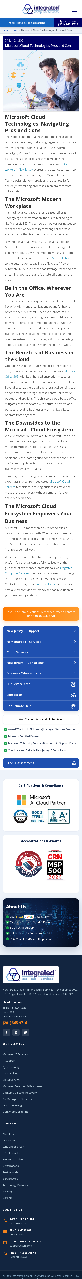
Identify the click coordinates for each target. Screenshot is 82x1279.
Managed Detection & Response (22, 1086)
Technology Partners (15, 1185)
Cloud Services (17, 652)
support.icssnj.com (21, 1245)
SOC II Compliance (13, 1153)
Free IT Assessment (20, 763)
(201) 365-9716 (15, 1022)
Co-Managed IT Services (17, 1099)
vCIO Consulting (12, 1105)
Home (4, 30)
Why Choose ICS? (13, 1146)
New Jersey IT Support (23, 631)
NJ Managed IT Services (24, 642)
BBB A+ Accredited (13, 1159)
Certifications (11, 1166)
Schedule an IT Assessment (28, 22)
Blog (14, 30)
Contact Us (14, 695)
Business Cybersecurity (24, 673)
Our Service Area (18, 684)
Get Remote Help (18, 706)
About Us (8, 1134)
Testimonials (10, 1172)
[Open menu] (75, 9)
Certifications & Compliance (41, 785)
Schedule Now (18, 1257)
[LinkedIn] (16, 1032)
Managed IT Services (15, 1054)
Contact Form (17, 1234)
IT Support (9, 1060)
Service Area (10, 1178)
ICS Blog (7, 1191)
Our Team (9, 1140)
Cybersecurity (11, 1067)
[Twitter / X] (25, 1032)
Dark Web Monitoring (15, 1111)
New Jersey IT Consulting (25, 663)
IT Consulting (10, 1073)
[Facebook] (6, 1032)
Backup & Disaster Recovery (20, 1092)
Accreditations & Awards (41, 841)
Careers (8, 1198)
